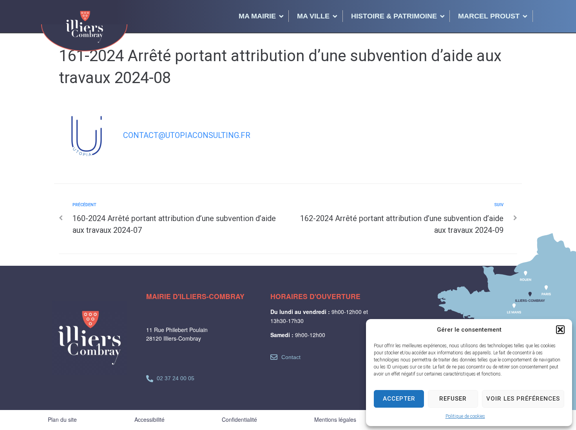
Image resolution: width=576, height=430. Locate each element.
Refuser (453, 398)
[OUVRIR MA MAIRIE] (281, 16)
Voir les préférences (523, 398)
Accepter (399, 398)
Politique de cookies (465, 416)
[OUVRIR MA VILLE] (335, 16)
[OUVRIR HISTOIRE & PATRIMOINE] (442, 16)
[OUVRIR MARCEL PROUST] (525, 16)
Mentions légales (335, 419)
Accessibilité (149, 419)
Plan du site (62, 419)
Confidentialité (239, 419)
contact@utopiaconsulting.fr (186, 135)
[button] (560, 330)
